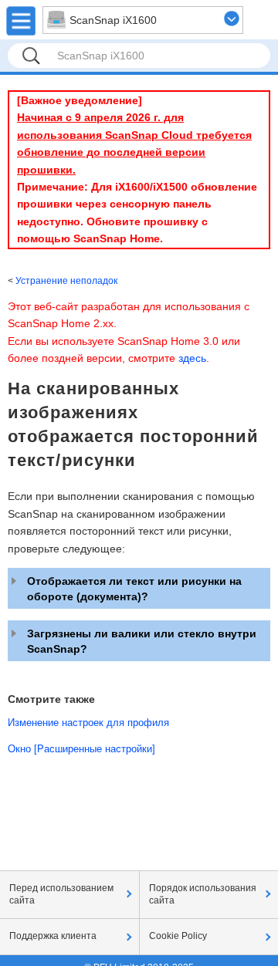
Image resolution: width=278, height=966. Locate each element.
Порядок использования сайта (202, 894)
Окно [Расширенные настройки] (81, 749)
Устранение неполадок (66, 280)
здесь (192, 358)
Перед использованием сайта (61, 894)
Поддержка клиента (53, 936)
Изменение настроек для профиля (88, 722)
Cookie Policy (178, 936)
